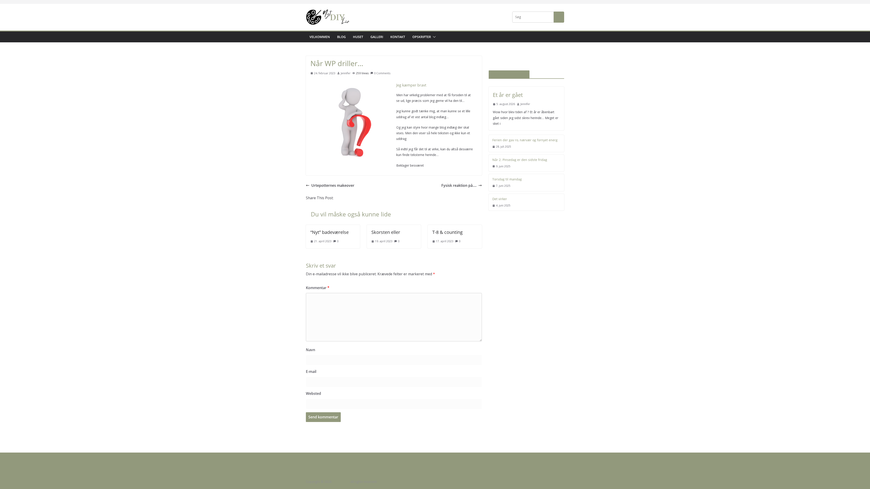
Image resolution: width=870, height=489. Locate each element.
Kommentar (317, 287)
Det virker (499, 199)
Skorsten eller (385, 232)
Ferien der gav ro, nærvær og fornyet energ (525, 140)
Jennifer (345, 73)
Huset (358, 37)
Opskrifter (421, 37)
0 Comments (382, 73)
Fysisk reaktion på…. (458, 185)
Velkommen (319, 37)
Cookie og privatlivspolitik (396, 481)
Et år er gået (508, 94)
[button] (433, 37)
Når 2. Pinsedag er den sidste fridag (519, 160)
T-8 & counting (447, 232)
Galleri (376, 37)
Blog (341, 37)
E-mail (311, 371)
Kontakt (397, 37)
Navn (310, 349)
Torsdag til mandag (507, 179)
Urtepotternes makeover (332, 185)
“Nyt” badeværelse (329, 232)
